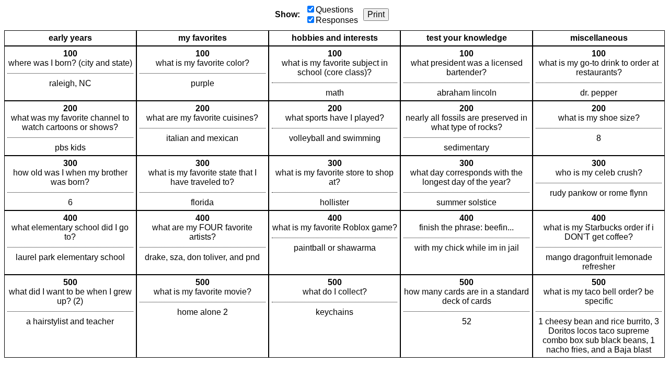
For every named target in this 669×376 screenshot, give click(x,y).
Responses (337, 20)
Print (376, 14)
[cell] (70, 73)
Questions (334, 9)
